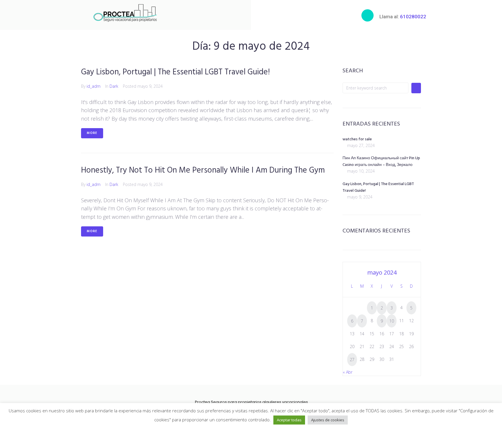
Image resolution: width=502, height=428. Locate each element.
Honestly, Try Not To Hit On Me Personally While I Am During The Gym (203, 170)
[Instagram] (250, 394)
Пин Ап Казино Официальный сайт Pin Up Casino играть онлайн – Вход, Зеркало (381, 161)
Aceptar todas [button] (289, 419)
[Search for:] (375, 88)
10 (391, 321)
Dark (114, 86)
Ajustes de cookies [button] (327, 419)
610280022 (413, 16)
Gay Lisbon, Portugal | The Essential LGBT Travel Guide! (175, 72)
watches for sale (357, 139)
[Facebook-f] (241, 394)
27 (352, 359)
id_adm (94, 86)
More (92, 133)
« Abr (347, 372)
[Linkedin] (259, 394)
